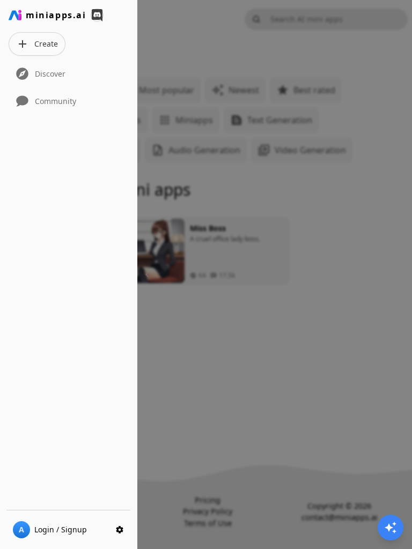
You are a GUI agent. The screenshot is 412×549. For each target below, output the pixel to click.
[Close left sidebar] (148, 274)
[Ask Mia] (390, 527)
